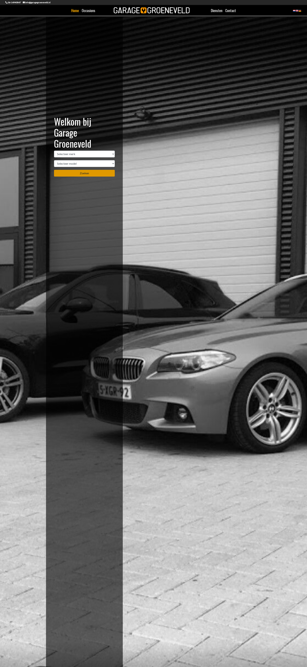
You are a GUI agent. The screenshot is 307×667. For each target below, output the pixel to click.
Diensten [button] (216, 10)
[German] (299, 11)
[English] (297, 11)
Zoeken (84, 173)
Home (75, 10)
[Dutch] (294, 11)
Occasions (88, 10)
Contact (230, 10)
